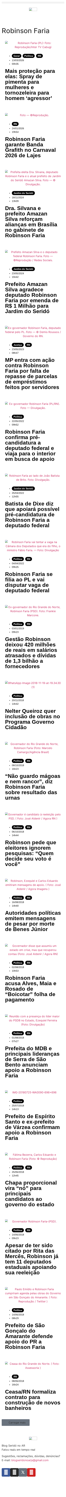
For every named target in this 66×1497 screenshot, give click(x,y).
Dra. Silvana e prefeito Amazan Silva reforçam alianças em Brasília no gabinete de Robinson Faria (31, 221)
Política (28, 56)
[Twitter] (23, 1472)
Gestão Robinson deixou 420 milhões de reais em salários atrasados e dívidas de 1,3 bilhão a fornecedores (31, 652)
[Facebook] (6, 1472)
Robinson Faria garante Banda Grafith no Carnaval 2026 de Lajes (30, 147)
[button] (33, 3)
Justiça (18, 345)
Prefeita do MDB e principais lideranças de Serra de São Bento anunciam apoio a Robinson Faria (32, 1062)
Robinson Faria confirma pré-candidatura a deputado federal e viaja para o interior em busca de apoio (30, 445)
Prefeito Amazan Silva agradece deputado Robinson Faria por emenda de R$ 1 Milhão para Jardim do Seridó (32, 297)
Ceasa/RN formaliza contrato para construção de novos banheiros (32, 1400)
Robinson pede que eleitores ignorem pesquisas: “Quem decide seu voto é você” (30, 853)
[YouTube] (31, 1472)
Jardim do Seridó (23, 193)
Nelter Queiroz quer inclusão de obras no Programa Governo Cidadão (32, 719)
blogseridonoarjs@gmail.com (30, 1460)
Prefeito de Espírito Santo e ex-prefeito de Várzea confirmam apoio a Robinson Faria (32, 1127)
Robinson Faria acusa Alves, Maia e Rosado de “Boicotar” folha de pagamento (30, 989)
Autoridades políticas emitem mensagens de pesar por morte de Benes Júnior (33, 921)
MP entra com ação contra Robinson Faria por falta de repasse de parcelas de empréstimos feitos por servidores (32, 373)
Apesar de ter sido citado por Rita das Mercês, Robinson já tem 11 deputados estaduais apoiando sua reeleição (31, 1259)
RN (39, 56)
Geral (17, 56)
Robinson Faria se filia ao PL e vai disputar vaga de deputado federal (29, 582)
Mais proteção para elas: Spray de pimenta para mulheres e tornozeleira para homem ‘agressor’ (30, 84)
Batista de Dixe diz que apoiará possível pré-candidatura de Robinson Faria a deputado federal (32, 514)
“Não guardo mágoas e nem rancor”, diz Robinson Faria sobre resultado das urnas (32, 787)
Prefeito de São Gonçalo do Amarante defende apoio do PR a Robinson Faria (29, 1336)
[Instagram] (14, 1472)
